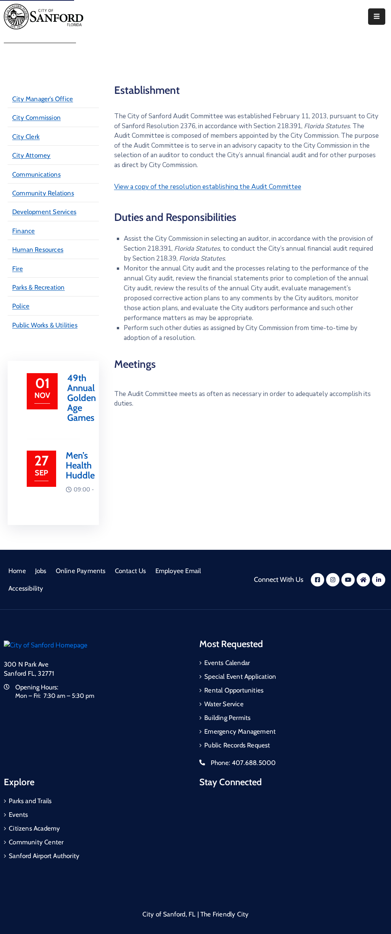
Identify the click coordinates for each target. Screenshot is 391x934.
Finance (23, 231)
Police (20, 306)
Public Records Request (237, 745)
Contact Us (130, 571)
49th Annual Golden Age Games (81, 397)
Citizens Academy (34, 828)
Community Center (36, 842)
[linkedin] (378, 579)
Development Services (44, 212)
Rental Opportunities (233, 690)
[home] (363, 579)
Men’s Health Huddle (80, 465)
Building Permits (227, 717)
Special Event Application (240, 676)
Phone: (243, 763)
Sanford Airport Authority (44, 856)
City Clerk (26, 136)
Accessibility (26, 588)
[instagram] (332, 579)
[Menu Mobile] (376, 16)
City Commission (36, 117)
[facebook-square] (317, 579)
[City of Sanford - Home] (43, 16)
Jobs (41, 571)
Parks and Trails (30, 801)
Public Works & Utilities (45, 325)
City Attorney (31, 155)
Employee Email (178, 571)
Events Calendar (227, 663)
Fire (17, 268)
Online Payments (81, 571)
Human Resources (37, 249)
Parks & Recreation (38, 287)
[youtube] (348, 579)
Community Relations (43, 193)
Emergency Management (240, 731)
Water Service (224, 704)
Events (18, 814)
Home (17, 571)
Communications (36, 174)
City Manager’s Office (42, 99)
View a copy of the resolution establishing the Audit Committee (207, 186)
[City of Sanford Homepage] (45, 645)
